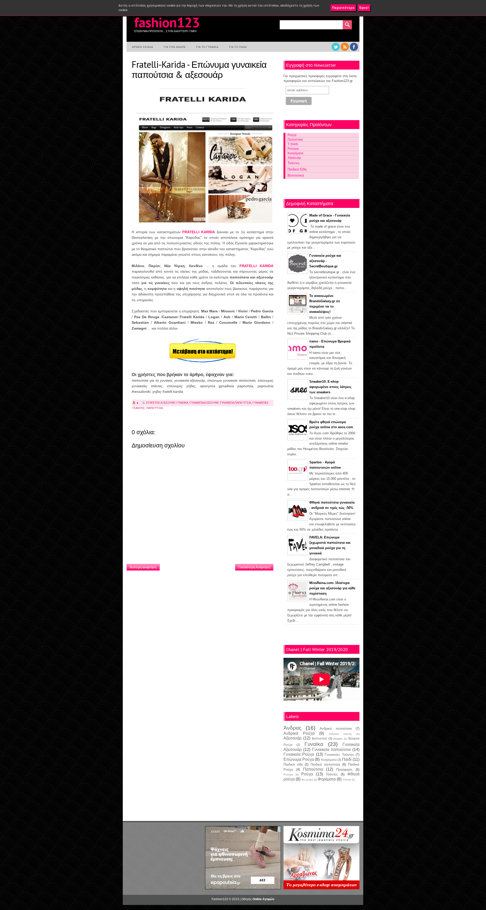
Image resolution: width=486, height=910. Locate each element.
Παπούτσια (154, 407)
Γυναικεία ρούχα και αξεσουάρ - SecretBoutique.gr (325, 261)
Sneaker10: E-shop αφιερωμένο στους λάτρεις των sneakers (330, 387)
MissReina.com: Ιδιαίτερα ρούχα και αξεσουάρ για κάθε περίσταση (332, 588)
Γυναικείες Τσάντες (339, 754)
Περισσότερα (343, 8)
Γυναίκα (182, 402)
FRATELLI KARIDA (198, 232)
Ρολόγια (293, 148)
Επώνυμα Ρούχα (299, 759)
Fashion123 (166, 22)
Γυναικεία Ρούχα (299, 754)
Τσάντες (293, 163)
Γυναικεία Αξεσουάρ (204, 402)
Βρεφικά (337, 738)
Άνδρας (292, 728)
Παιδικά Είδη (297, 169)
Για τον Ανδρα (175, 47)
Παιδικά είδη (293, 764)
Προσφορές (344, 769)
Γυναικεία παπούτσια (235, 402)
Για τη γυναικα (207, 47)
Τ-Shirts (293, 144)
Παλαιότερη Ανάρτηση (254, 567)
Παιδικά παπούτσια (325, 764)
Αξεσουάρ (167, 402)
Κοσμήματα (295, 153)
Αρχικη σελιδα (142, 47)
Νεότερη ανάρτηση (143, 567)
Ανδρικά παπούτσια (336, 728)
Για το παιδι (238, 47)
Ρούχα (292, 135)
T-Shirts (346, 779)
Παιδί (347, 759)
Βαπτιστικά (296, 175)
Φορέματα (327, 779)
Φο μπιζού (307, 779)
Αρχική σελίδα (197, 566)
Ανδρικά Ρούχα (299, 733)
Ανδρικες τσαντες (340, 733)
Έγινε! (364, 8)
